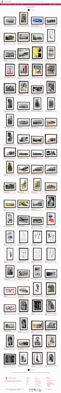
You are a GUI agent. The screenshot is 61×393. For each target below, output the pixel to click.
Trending (14, 4)
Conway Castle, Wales (48, 144)
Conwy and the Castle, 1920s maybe (36, 144)
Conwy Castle (47, 157)
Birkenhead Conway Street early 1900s (36, 174)
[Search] (42, 1)
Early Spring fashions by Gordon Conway (23, 365)
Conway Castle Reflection (48, 110)
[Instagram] (51, 389)
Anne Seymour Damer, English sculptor (50, 208)
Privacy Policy (37, 378)
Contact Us (47, 377)
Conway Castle (19, 127)
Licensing (54, 4)
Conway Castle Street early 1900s (22, 174)
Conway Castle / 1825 (7, 94)
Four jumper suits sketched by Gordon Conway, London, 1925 (22, 261)
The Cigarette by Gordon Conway (36, 59)
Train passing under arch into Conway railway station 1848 (22, 296)
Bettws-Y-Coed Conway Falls (35, 94)
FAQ (36, 377)
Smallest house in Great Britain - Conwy (9, 144)
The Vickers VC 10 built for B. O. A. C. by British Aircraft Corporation (37, 26)
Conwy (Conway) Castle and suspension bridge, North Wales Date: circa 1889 (50, 127)
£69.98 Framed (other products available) (10, 26)
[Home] (6, 2)
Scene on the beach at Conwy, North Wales (23, 59)
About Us (22, 4)
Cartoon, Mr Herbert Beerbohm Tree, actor (37, 295)
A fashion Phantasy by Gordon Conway (23, 25)
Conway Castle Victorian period (8, 157)
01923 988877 (49, 378)
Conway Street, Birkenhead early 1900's (50, 174)
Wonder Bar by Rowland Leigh (49, 42)
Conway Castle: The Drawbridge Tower (36, 110)
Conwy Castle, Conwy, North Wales (36, 42)
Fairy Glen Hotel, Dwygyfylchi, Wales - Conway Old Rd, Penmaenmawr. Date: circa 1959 (37, 227)
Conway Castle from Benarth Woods (22, 110)
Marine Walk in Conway (34, 127)
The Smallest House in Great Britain (9, 110)
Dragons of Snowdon (20, 94)
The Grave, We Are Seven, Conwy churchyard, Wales (8, 192)
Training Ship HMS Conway (7, 25)
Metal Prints (37, 384)
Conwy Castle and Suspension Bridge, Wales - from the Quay (22, 348)
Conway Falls (47, 94)
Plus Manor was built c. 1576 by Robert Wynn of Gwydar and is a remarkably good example (51, 314)
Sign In (58, 4)
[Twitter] (49, 389)
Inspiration (10, 4)
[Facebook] (46, 389)
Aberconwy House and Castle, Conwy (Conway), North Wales (22, 192)
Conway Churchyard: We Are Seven (9, 127)
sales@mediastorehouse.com (51, 380)
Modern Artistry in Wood (34, 278)
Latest (18, 4)
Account (50, 4)
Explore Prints (4, 4)
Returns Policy (37, 380)
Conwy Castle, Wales (20, 144)
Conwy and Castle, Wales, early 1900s (22, 157)
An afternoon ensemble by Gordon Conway (51, 365)
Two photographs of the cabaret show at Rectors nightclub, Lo (37, 348)
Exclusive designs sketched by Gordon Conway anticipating (36, 244)
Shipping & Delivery (38, 381)
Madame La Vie (47, 348)
